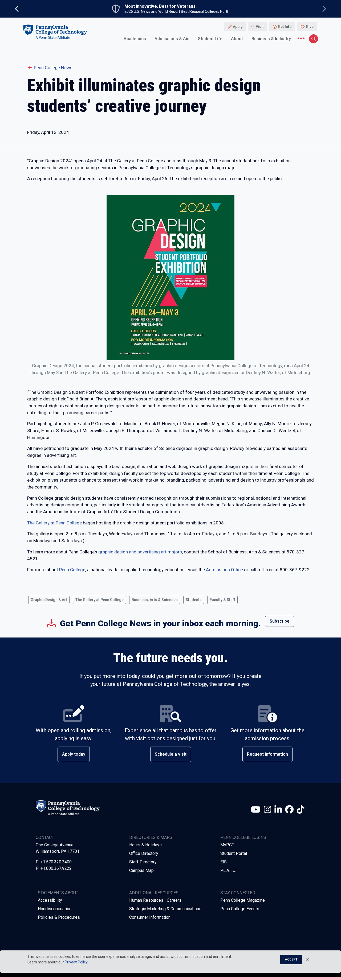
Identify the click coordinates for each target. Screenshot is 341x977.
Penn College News (53, 67)
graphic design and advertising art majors (140, 551)
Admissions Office (224, 569)
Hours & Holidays (145, 844)
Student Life (210, 38)
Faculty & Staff (222, 600)
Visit (260, 26)
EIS (223, 861)
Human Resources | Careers (155, 900)
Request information (267, 754)
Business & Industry (271, 38)
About (237, 38)
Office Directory (143, 853)
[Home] (55, 31)
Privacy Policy (76, 962)
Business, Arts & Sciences (155, 600)
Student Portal (233, 853)
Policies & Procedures (59, 917)
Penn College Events (239, 908)
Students (194, 600)
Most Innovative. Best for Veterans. (160, 6)
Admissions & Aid (172, 38)
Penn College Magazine (242, 900)
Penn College (72, 569)
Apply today (73, 754)
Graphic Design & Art (49, 600)
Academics (135, 38)
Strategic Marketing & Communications (165, 908)
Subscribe (280, 621)
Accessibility (50, 900)
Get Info (285, 26)
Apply (237, 26)
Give (310, 26)
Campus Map (141, 870)
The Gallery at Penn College (54, 522)
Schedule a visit (170, 754)
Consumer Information (149, 917)
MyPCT (227, 844)
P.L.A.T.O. (228, 870)
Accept (291, 959)
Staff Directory (143, 861)
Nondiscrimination (54, 908)
